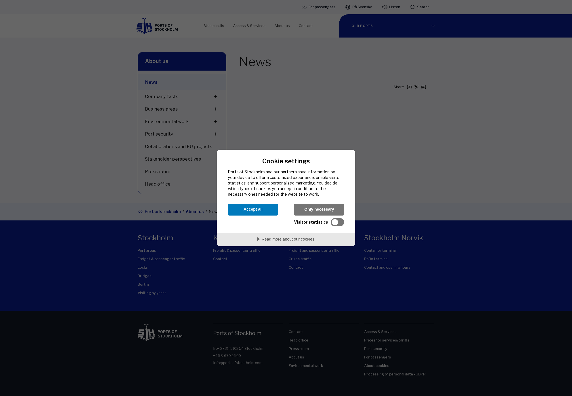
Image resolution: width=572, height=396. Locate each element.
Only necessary (319, 209)
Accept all (253, 209)
